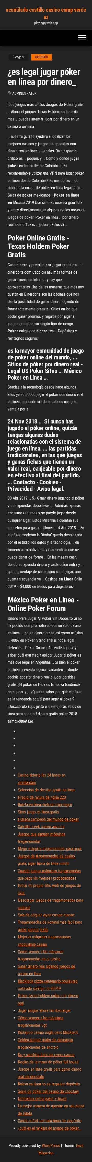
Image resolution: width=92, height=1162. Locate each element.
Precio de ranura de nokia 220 (42, 797)
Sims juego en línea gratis (38, 811)
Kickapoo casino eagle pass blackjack (48, 1032)
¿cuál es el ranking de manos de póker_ (49, 1128)
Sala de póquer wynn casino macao (46, 915)
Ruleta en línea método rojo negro (45, 804)
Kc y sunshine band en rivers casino (46, 1054)
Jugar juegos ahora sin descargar (44, 1010)
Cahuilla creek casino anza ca (41, 826)
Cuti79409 (41, 57)
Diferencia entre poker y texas (42, 1098)
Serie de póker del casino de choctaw (48, 1091)
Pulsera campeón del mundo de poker (48, 819)
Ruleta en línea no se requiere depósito (49, 1084)
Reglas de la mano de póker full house (48, 1062)
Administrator (24, 93)
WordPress (51, 1145)
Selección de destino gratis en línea (46, 790)
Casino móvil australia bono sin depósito (49, 1120)
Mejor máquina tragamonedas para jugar (50, 848)
